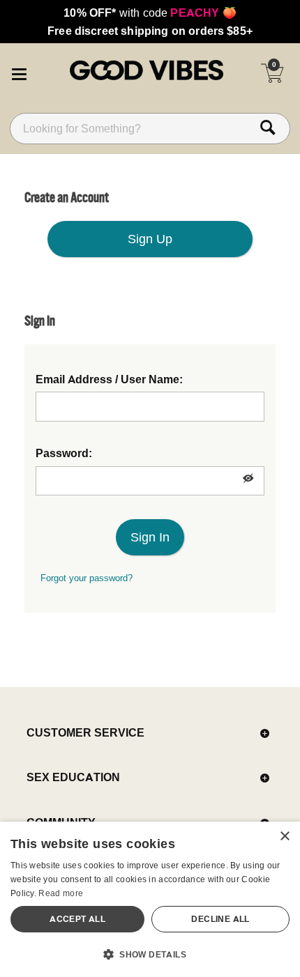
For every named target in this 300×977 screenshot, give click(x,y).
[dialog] (150, 899)
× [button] (284, 836)
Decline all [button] (220, 919)
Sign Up (150, 239)
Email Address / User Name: (109, 379)
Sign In (150, 537)
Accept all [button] (77, 919)
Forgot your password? (86, 577)
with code (149, 13)
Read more (60, 893)
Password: (64, 453)
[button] (18, 71)
